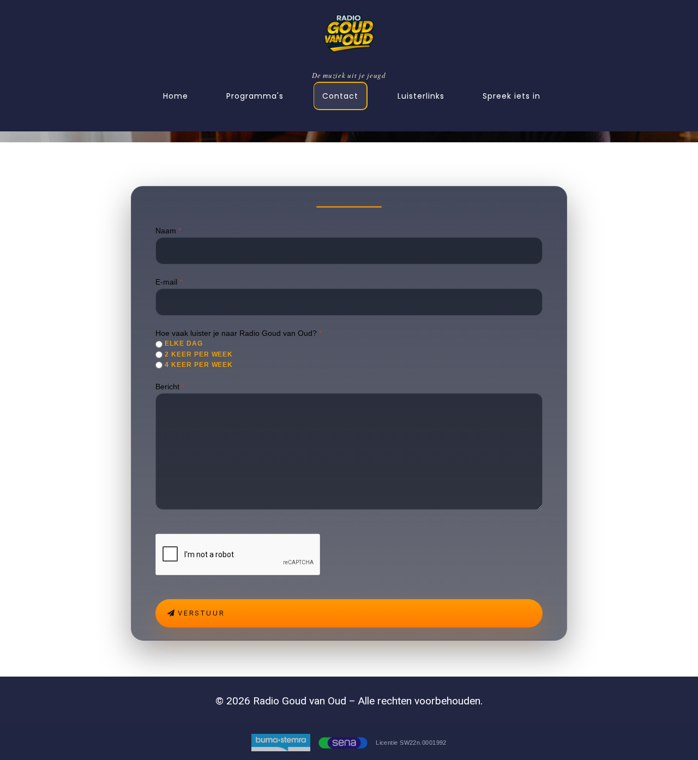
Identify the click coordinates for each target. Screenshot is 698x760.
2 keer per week (198, 354)
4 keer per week (198, 365)
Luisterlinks (421, 96)
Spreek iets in (511, 96)
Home (175, 96)
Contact (340, 96)
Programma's (255, 96)
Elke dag (183, 343)
